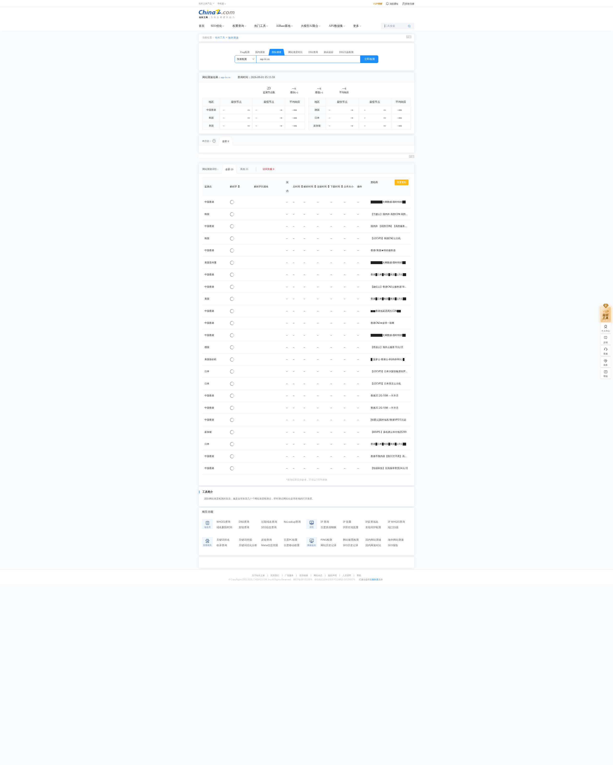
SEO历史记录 (350, 545)
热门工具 (260, 26)
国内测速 (260, 52)
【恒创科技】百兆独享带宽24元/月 (389, 468)
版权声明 (332, 575)
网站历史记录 (328, 545)
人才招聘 (346, 575)
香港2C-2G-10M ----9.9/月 (384, 395)
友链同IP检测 (373, 527)
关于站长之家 (258, 575)
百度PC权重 (290, 539)
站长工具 (220, 37)
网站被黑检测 (351, 539)
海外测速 (233, 37)
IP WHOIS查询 (396, 521)
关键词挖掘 (245, 539)
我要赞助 (401, 182)
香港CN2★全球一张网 (382, 323)
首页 (201, 26)
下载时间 (335, 186)
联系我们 (275, 575)
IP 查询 (325, 521)
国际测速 (276, 52)
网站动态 (318, 575)
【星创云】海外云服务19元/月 (387, 347)
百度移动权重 (292, 545)
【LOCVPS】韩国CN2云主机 (386, 238)
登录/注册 (409, 3)
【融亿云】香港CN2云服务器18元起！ (391, 286)
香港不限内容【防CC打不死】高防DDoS (392, 456)
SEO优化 (216, 26)
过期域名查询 (269, 521)
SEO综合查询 (269, 527)
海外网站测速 (396, 539)
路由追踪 (328, 52)
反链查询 (266, 539)
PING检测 (326, 539)
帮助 (359, 575)
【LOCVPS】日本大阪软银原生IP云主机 (392, 371)
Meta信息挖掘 (269, 545)
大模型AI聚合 (309, 26)
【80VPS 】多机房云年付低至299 (389, 432)
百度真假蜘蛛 (328, 527)
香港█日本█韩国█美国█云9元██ (388, 274)
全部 (225, 141)
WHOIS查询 (223, 521)
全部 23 (229, 169)
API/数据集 (336, 26)
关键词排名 (223, 539)
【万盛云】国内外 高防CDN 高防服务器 (392, 214)
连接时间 (322, 186)
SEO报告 (393, 545)
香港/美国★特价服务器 (383, 250)
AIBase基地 (283, 26)
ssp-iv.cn (225, 77)
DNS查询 (313, 52)
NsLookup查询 (292, 521)
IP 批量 (347, 521)
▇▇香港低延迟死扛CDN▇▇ (386, 311)
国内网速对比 (373, 545)
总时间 (296, 186)
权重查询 (238, 26)
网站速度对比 (295, 52)
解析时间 (308, 186)
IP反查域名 (371, 521)
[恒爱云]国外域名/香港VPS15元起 (388, 419)
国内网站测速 (373, 539)
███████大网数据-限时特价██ (388, 201)
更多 (356, 26)
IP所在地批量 (350, 527)
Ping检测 (245, 52)
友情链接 (303, 575)
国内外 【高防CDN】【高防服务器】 (390, 226)
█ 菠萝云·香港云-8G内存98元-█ (387, 359)
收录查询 (221, 545)
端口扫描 (393, 527)
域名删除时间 (224, 527)
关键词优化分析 (248, 545)
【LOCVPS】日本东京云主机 (386, 383)
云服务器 (374, 579)
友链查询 (244, 527)
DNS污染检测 (346, 52)
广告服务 (289, 575)
